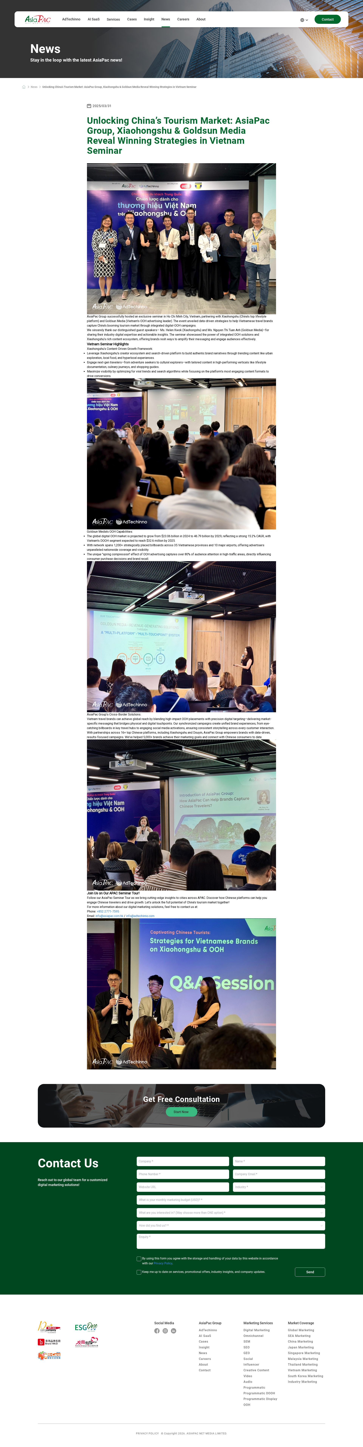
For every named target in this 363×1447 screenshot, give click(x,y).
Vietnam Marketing (302, 1370)
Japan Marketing (301, 1347)
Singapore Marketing (304, 1353)
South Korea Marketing (305, 1376)
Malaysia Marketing (303, 1359)
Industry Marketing (302, 1382)
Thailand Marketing (303, 1364)
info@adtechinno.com (140, 916)
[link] (24, 87)
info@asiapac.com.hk (109, 916)
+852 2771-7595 (108, 911)
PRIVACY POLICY (147, 1433)
